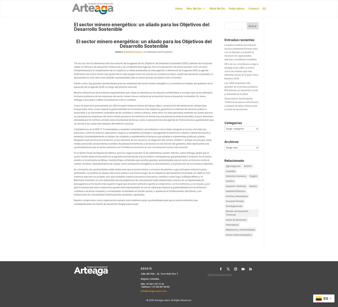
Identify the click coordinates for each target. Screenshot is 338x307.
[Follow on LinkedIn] (251, 269)
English (253, 176)
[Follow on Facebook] (221, 269)
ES (264, 8)
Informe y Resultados (237, 196)
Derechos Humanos (236, 176)
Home (179, 8)
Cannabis (231, 171)
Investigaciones (234, 206)
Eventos (230, 181)
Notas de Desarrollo (236, 220)
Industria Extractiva (235, 191)
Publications (237, 8)
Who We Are (194, 8)
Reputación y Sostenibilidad (240, 229)
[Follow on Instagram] (236, 269)
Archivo (248, 166)
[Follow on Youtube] (243, 269)
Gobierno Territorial (236, 186)
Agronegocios (233, 166)
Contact (254, 8)
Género (253, 186)
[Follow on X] (228, 269)
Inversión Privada (235, 201)
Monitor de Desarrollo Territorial (237, 213)
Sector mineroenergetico (239, 235)
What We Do (217, 8)
